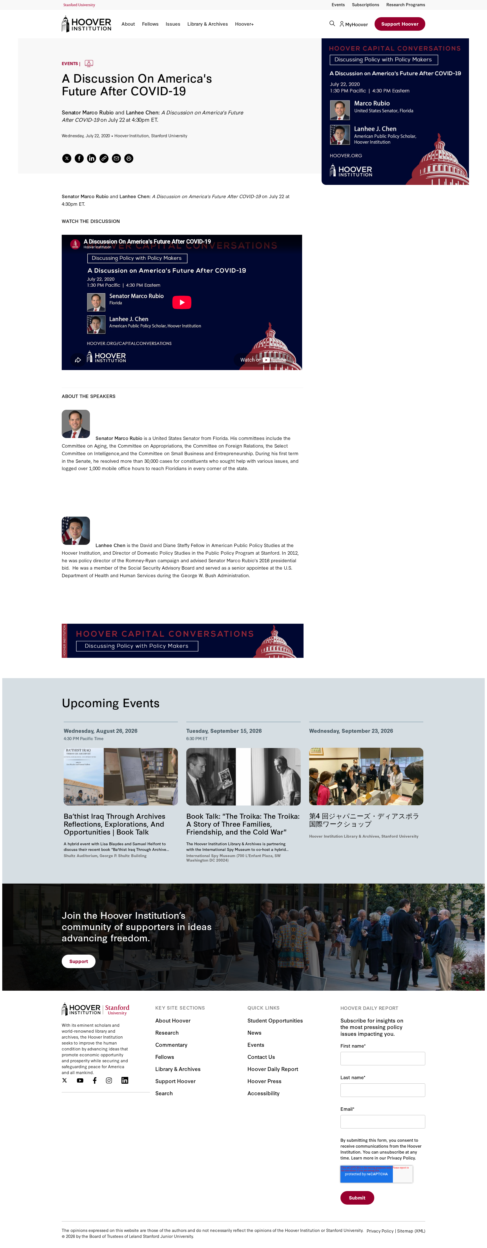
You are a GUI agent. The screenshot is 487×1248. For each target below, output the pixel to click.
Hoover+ (244, 23)
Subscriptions (365, 4)
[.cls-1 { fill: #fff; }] (104, 158)
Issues (173, 23)
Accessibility (263, 1093)
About (128, 23)
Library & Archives (207, 23)
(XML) (420, 1231)
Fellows (150, 23)
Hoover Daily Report (272, 1068)
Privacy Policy (380, 1231)
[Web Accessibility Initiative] (79, 5)
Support (78, 961)
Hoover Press (264, 1081)
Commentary (171, 1044)
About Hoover (173, 1020)
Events (338, 4)
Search (164, 1093)
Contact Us (261, 1056)
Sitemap (405, 1231)
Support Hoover (400, 23)
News (254, 1032)
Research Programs (405, 4)
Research (167, 1032)
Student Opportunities (275, 1020)
